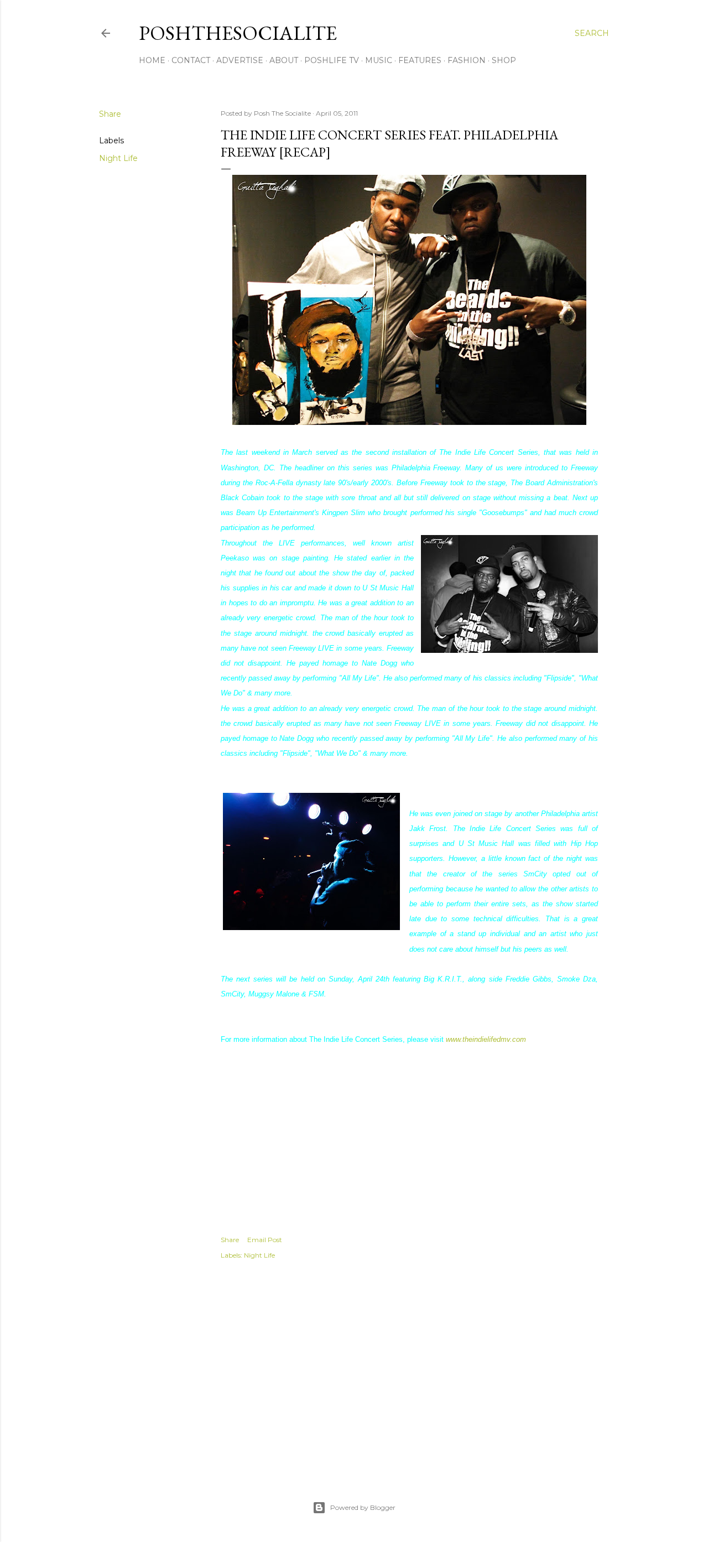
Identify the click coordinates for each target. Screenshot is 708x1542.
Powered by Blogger (362, 1507)
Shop (504, 60)
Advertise (239, 60)
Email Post (264, 1239)
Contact (190, 60)
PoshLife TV (331, 60)
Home (152, 60)
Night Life (118, 158)
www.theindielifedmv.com (486, 1039)
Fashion (466, 60)
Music (378, 60)
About (283, 60)
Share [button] (110, 114)
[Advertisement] (409, 1368)
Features (419, 60)
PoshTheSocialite (238, 33)
